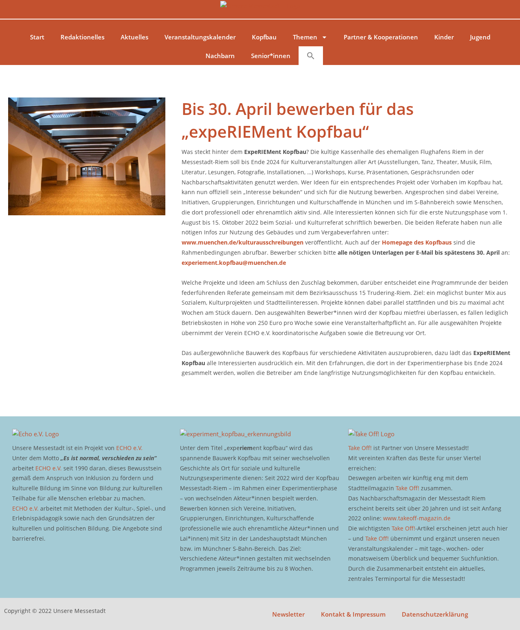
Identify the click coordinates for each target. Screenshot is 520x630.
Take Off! (360, 448)
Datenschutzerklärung (435, 614)
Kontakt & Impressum (353, 614)
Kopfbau (264, 37)
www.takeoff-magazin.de (417, 518)
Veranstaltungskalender (200, 37)
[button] (311, 55)
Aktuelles (134, 37)
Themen (305, 37)
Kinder (444, 37)
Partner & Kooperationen (381, 37)
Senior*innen (270, 56)
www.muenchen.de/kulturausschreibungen (242, 242)
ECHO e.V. (129, 448)
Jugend (480, 37)
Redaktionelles (82, 37)
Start (37, 37)
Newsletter (288, 614)
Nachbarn (220, 56)
